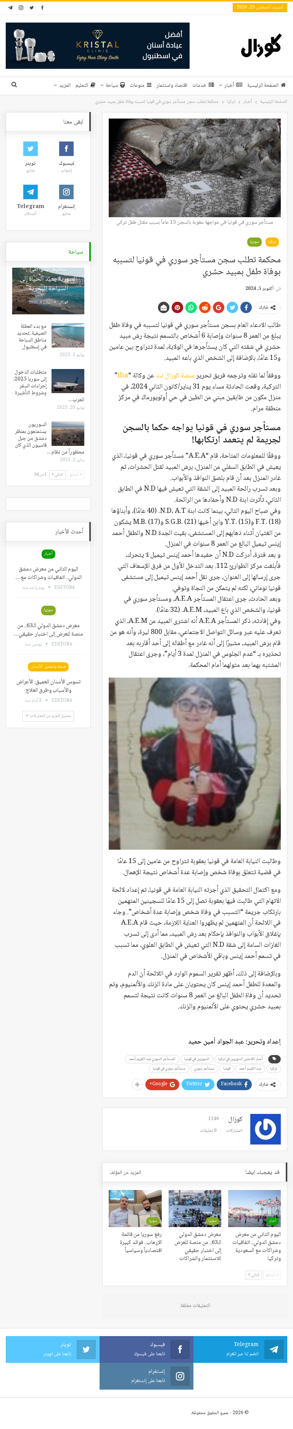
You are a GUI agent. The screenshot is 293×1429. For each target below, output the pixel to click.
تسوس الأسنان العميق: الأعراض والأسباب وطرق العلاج (48, 686)
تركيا (272, 242)
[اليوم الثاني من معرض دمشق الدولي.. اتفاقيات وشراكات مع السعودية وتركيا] (254, 1208)
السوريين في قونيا (196, 1059)
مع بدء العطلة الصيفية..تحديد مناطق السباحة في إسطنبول (32, 337)
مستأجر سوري (204, 1068)
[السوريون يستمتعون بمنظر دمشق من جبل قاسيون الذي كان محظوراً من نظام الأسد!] (68, 433)
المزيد (65, 85)
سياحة (112, 85)
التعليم (82, 85)
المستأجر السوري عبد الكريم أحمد (152, 1059)
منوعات (137, 85)
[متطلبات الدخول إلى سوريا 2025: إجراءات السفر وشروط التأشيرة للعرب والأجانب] (68, 381)
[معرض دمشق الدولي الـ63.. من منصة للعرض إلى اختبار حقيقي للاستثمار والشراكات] (195, 1208)
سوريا (254, 242)
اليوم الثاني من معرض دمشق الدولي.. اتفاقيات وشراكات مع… (48, 573)
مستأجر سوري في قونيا (169, 1068)
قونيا (226, 1068)
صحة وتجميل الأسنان (48, 667)
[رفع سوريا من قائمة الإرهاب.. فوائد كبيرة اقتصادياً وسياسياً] (135, 1208)
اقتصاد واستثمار (171, 85)
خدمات (199, 85)
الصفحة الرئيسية (263, 85)
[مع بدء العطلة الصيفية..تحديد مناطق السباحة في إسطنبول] (68, 335)
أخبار (229, 85)
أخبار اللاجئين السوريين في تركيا (240, 1059)
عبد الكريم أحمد (250, 1068)
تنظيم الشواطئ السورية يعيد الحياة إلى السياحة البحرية (48, 278)
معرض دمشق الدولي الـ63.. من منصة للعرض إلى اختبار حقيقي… (48, 630)
